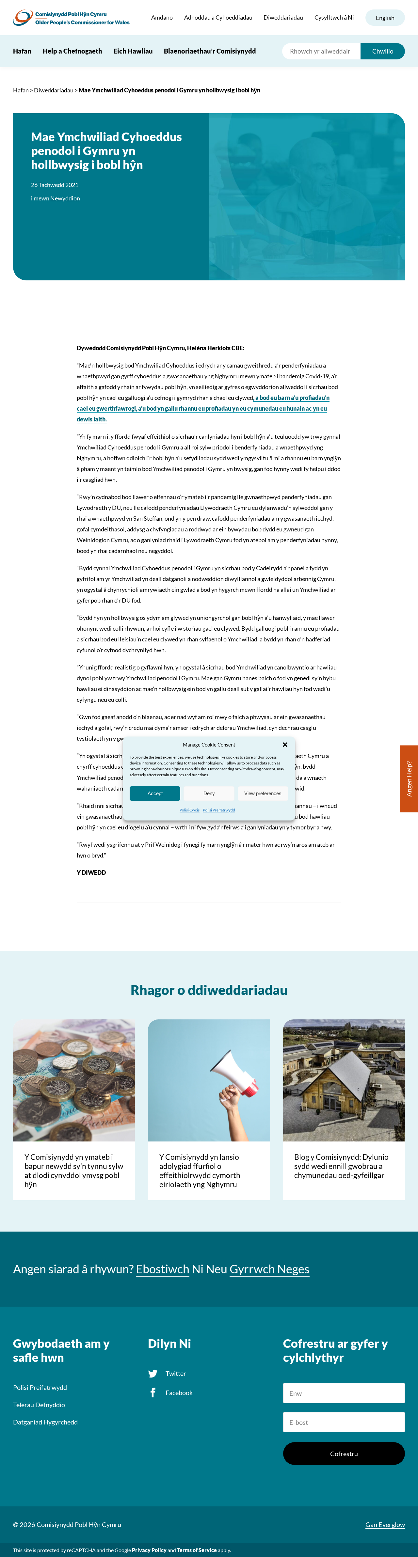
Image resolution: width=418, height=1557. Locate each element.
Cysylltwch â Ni (334, 17)
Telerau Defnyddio (39, 1404)
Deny (209, 793)
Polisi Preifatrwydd (219, 810)
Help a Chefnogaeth (72, 51)
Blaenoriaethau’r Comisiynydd (210, 51)
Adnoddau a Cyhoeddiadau (218, 17)
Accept (155, 793)
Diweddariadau (283, 17)
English (385, 17)
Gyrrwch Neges (270, 1269)
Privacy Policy (149, 1550)
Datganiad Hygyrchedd (45, 1422)
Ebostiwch (162, 1269)
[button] (285, 744)
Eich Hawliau (133, 51)
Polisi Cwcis (190, 810)
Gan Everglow (385, 1524)
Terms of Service (197, 1550)
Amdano (162, 17)
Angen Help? (409, 779)
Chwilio (383, 51)
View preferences (262, 793)
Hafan (22, 51)
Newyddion (65, 198)
